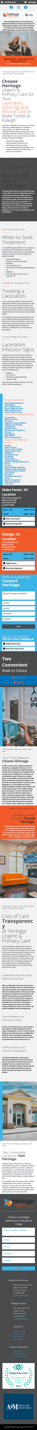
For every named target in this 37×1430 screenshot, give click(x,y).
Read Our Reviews (19, 1334)
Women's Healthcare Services (14, 408)
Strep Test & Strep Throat (12, 480)
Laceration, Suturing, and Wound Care (17, 462)
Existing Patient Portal (20, 1356)
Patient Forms (17, 1351)
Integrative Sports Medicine (13, 425)
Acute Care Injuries (11, 447)
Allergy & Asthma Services (13, 451)
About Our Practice (19, 1331)
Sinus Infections (10, 473)
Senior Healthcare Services (13, 410)
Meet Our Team (18, 1337)
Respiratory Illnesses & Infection (15, 471)
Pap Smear (8, 432)
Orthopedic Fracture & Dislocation (15, 469)
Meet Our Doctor (18, 1339)
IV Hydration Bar (10, 427)
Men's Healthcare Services (13, 407)
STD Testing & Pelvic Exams (13, 476)
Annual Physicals (10, 417)
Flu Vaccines (8, 421)
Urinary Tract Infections (12, 482)
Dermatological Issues (11, 454)
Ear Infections (9, 456)
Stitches (7, 478)
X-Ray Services (9, 484)
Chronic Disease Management (14, 403)
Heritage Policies (18, 1353)
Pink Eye (7, 464)
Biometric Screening (11, 419)
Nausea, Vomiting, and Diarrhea (15, 467)
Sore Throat (8, 474)
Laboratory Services (11, 428)
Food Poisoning (9, 458)
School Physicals (10, 434)
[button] (11, 7)
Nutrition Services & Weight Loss (15, 430)
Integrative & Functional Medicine (15, 423)
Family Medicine (10, 405)
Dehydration (8, 453)
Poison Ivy (8, 465)
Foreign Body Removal (12, 460)
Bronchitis (8, 445)
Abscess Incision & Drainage (13, 449)
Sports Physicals (10, 435)
